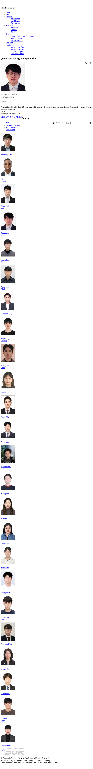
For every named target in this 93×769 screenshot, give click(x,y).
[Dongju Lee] (8, 588)
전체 (8, 123)
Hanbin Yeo (5, 694)
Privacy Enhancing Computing (22, 36)
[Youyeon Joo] (8, 539)
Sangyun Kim (6, 644)
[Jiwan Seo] (8, 438)
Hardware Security (13, 125)
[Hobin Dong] (8, 741)
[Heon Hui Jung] (8, 202)
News (8, 14)
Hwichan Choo (4, 719)
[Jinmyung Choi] (8, 283)
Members (9, 25)
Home (8, 12)
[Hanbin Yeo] (8, 689)
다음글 (19, 117)
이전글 (13, 117)
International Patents (18, 49)
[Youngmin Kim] (8, 229)
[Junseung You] (8, 150)
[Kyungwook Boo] (8, 462)
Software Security (12, 127)
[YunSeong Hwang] (8, 334)
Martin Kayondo (4, 180)
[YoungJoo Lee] (8, 256)
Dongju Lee (5, 592)
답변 (7, 117)
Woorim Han (6, 518)
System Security (17, 41)
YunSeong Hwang (5, 340)
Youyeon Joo (6, 543)
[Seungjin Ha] (8, 489)
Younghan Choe (5, 366)
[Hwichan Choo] (8, 714)
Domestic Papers (17, 51)
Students (14, 30)
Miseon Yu (5, 568)
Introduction (15, 19)
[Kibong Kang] (7, 310)
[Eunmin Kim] (8, 388)
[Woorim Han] (8, 514)
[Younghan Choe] (8, 361)
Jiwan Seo (5, 442)
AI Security (10, 130)
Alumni (13, 32)
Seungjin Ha (6, 493)
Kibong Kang (6, 314)
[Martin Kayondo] (8, 175)
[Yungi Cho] (8, 413)
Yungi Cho (5, 417)
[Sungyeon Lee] (8, 613)
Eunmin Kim (6, 392)
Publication (10, 45)
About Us (9, 17)
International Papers (18, 47)
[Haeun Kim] (8, 665)
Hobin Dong (6, 745)
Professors (15, 27)
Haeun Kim (5, 669)
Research (9, 43)
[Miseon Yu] (8, 564)
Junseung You (6, 154)
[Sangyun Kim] (8, 640)
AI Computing (16, 38)
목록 (3, 117)
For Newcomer (16, 23)
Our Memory (16, 21)
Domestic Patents (17, 54)
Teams (8, 34)
